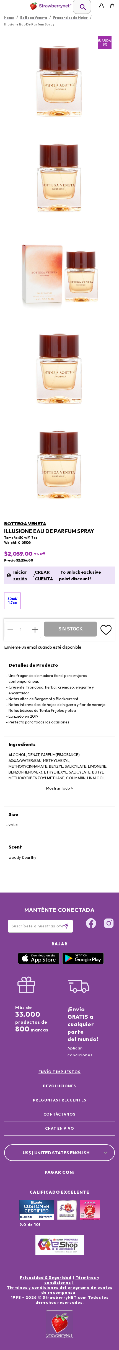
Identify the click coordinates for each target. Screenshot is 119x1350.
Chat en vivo (59, 1128)
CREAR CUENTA (44, 575)
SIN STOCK (70, 629)
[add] (35, 629)
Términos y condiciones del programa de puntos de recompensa (59, 1290)
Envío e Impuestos (59, 1072)
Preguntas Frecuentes (59, 1100)
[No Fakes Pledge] (90, 1216)
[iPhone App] (39, 962)
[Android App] (83, 962)
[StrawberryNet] (49, 6)
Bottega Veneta (25, 523)
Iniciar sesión (20, 575)
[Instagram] (109, 924)
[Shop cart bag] (112, 6)
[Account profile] (101, 6)
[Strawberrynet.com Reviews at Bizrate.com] (36, 1218)
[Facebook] (91, 924)
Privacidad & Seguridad (45, 1277)
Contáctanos (59, 1114)
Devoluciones (59, 1086)
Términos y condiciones (71, 1280)
